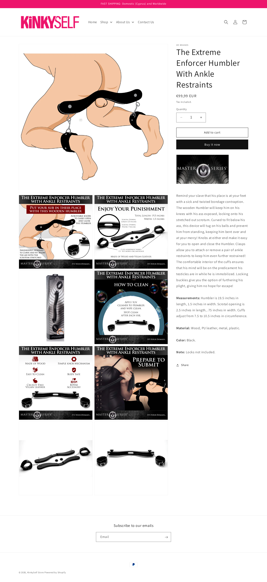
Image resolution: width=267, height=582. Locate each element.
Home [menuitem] (92, 22)
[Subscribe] (166, 537)
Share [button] (185, 365)
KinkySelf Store (35, 572)
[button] (226, 22)
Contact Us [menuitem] (146, 22)
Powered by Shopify (55, 572)
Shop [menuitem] (104, 22)
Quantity (181, 109)
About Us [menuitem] (123, 22)
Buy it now (212, 144)
